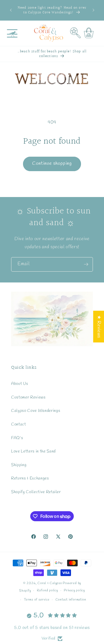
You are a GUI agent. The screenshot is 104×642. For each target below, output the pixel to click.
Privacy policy (74, 590)
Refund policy (47, 590)
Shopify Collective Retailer (36, 492)
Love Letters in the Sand (33, 451)
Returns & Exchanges (30, 478)
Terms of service (36, 599)
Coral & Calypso (49, 583)
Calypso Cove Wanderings (35, 411)
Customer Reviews (28, 397)
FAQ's (17, 438)
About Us (19, 384)
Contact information (70, 599)
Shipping (18, 465)
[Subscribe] (86, 264)
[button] (12, 33)
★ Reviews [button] (99, 326)
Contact (18, 424)
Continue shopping (52, 164)
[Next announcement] (93, 10)
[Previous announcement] (11, 10)
